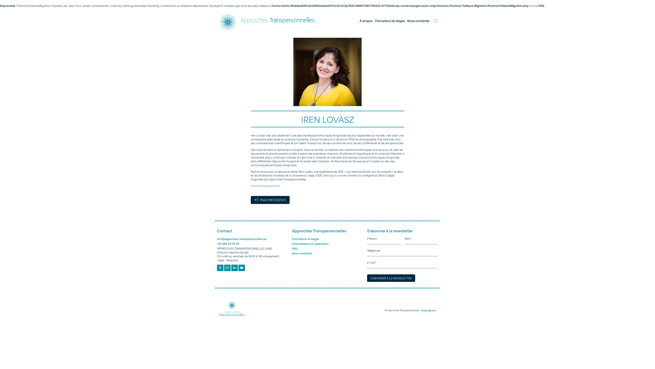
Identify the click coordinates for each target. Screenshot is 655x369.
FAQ (294, 248)
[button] (435, 20)
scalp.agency (428, 310)
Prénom (372, 238)
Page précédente (273, 200)
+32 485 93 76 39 (228, 244)
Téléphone (373, 250)
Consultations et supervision (310, 244)
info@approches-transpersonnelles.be (241, 239)
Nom (408, 238)
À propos (366, 20)
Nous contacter (418, 20)
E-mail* (371, 262)
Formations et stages (390, 20)
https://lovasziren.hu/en (265, 186)
